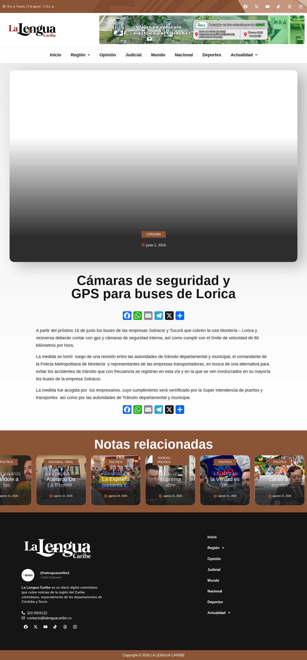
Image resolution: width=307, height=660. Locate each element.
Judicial (133, 54)
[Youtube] (267, 6)
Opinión (108, 54)
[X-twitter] (256, 6)
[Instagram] (300, 6)
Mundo (158, 54)
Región (78, 54)
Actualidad (242, 54)
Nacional (184, 54)
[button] (80, 55)
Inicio (55, 54)
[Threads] (289, 6)
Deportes (211, 54)
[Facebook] (245, 6)
